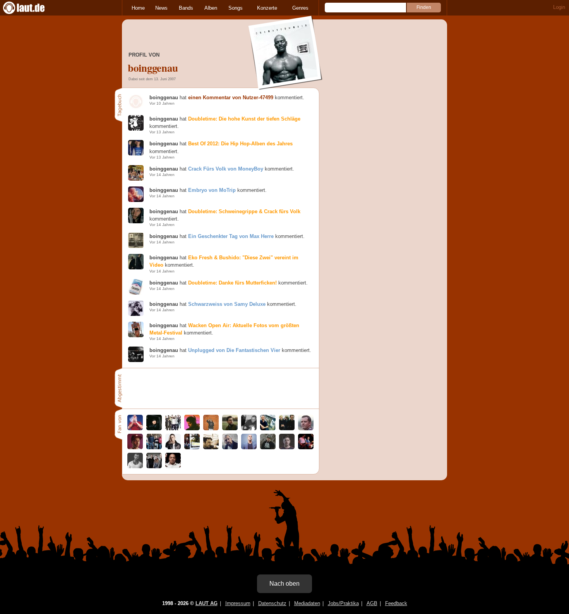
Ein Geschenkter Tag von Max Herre (231, 236)
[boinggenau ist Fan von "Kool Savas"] (154, 428)
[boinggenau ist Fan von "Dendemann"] (211, 428)
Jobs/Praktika (343, 603)
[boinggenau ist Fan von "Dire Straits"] (306, 447)
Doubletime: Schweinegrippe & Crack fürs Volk (244, 211)
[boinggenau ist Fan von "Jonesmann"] (249, 447)
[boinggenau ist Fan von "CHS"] (249, 428)
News (161, 8)
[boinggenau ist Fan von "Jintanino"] (211, 447)
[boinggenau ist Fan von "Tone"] (173, 466)
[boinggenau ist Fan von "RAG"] (154, 447)
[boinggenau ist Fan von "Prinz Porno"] (230, 428)
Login (559, 7)
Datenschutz (272, 603)
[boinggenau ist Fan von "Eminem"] (173, 447)
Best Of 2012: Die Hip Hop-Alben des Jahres (240, 144)
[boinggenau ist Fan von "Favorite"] (268, 447)
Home (138, 8)
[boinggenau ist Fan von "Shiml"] (192, 428)
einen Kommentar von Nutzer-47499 (230, 97)
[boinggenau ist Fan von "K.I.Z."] (154, 466)
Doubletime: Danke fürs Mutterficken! (232, 283)
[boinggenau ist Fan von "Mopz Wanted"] (268, 428)
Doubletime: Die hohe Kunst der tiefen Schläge (244, 119)
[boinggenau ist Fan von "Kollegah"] (135, 466)
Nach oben (284, 583)
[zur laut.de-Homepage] (31, 8)
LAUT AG (206, 603)
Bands (186, 8)
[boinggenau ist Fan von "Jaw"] (287, 428)
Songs (235, 8)
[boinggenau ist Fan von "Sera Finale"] (135, 428)
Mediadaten (307, 603)
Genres (300, 8)
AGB (372, 603)
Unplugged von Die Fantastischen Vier (234, 350)
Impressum (237, 603)
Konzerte (267, 8)
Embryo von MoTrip (212, 190)
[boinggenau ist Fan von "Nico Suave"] (287, 447)
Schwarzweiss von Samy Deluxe (227, 304)
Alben (210, 8)
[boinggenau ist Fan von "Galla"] (192, 447)
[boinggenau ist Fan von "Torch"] (230, 447)
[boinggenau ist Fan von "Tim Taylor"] (306, 428)
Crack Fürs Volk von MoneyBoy (225, 169)
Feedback (396, 603)
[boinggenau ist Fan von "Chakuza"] (135, 447)
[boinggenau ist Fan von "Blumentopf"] (173, 428)
